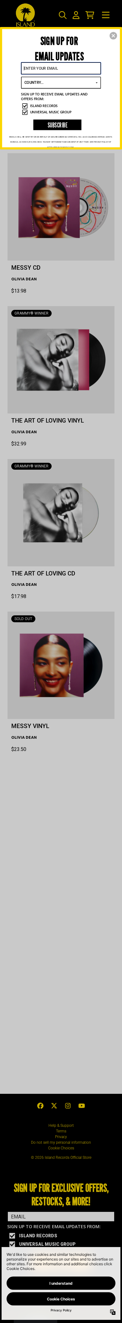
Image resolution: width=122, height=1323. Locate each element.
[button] (113, 36)
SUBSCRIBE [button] (58, 125)
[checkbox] (61, 106)
